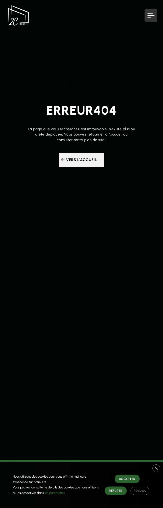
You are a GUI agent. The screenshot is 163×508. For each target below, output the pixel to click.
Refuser (115, 491)
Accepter (127, 479)
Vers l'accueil (81, 159)
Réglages (140, 490)
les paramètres (55, 493)
